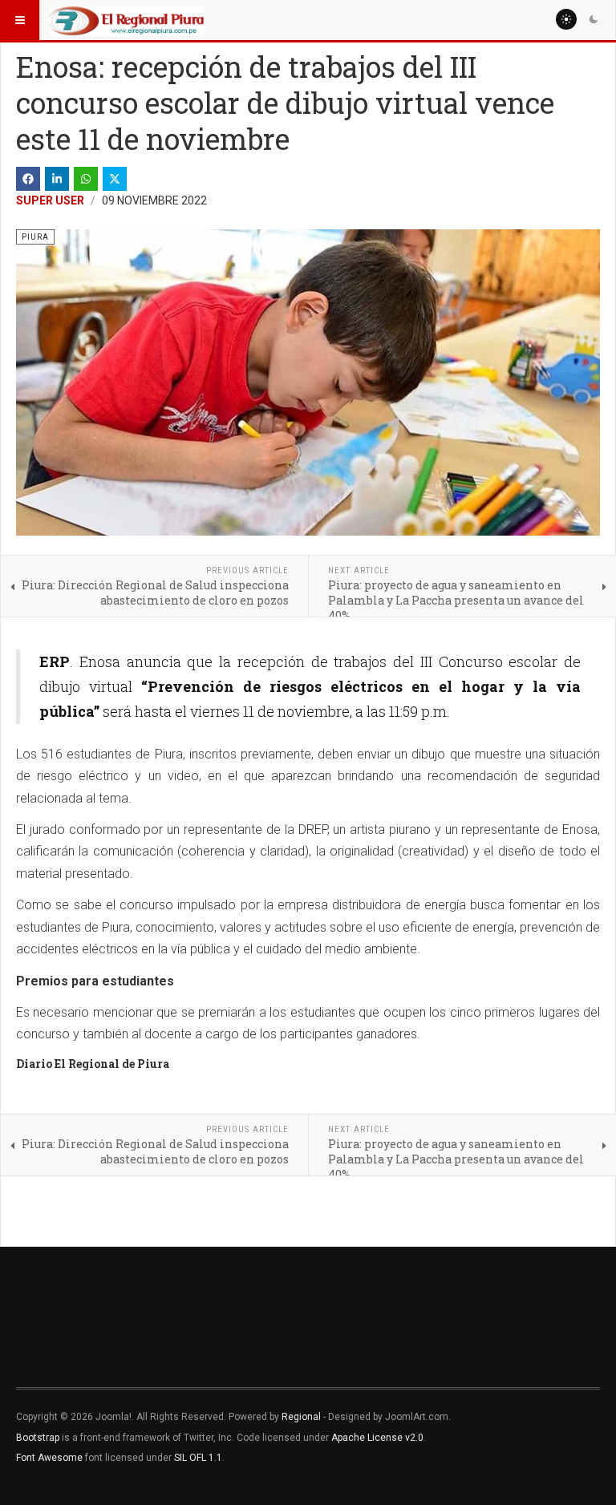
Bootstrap (37, 1437)
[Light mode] (566, 19)
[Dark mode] (593, 19)
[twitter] (115, 179)
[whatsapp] (86, 179)
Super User (50, 200)
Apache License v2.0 (377, 1437)
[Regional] (127, 20)
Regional (301, 1416)
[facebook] (28, 179)
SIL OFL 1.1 (198, 1457)
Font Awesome (49, 1457)
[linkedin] (57, 179)
